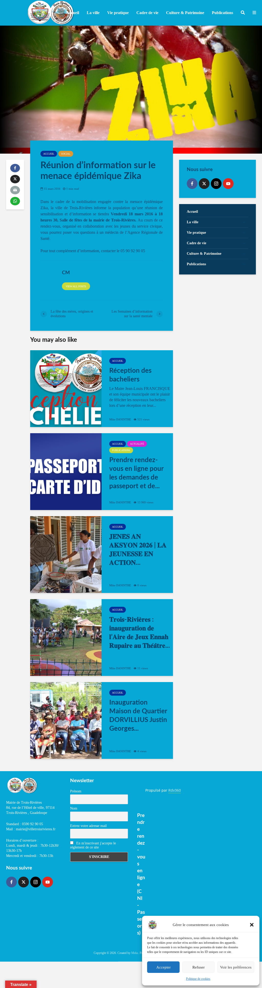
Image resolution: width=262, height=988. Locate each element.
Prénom (75, 791)
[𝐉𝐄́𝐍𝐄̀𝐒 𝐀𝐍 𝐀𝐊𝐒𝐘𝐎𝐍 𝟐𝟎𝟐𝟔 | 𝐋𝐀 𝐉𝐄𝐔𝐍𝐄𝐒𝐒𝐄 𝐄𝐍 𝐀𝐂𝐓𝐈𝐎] (66, 554)
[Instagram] (216, 183)
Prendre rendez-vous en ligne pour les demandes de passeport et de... (136, 473)
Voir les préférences (236, 967)
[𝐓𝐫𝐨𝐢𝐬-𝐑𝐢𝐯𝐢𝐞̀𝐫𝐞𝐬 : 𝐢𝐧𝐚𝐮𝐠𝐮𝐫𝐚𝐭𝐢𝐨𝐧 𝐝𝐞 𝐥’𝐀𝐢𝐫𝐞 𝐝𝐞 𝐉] (66, 637)
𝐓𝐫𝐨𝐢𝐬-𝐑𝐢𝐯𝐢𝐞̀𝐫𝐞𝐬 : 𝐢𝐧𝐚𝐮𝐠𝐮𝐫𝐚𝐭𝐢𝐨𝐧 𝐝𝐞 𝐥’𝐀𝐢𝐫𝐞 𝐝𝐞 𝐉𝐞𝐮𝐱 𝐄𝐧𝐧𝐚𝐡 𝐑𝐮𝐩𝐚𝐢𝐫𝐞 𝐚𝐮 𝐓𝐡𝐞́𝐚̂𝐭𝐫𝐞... (139, 632)
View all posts (76, 286)
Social (65, 153)
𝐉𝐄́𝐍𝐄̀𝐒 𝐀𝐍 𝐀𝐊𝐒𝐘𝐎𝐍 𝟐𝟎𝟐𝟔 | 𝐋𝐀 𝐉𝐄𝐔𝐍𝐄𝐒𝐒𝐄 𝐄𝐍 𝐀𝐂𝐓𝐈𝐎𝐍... (138, 549)
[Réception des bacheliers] (66, 388)
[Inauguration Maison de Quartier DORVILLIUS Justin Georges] (66, 720)
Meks (134, 953)
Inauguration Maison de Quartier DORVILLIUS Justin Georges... (138, 715)
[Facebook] (192, 183)
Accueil (72, 12)
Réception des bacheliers (130, 375)
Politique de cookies (198, 979)
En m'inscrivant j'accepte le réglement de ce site (93, 845)
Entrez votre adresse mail (88, 826)
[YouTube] (228, 183)
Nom (73, 808)
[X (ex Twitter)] (204, 183)
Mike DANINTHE (120, 419)
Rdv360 (174, 790)
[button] (251, 924)
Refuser (198, 967)
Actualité (137, 443)
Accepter (163, 967)
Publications (121, 450)
